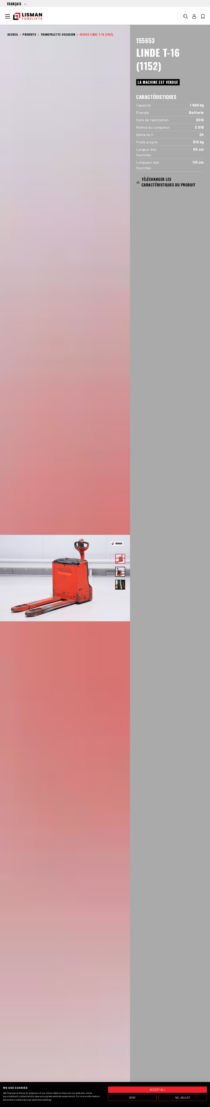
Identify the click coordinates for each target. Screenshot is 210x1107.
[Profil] (194, 16)
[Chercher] (185, 16)
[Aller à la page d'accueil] (27, 16)
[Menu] (7, 16)
